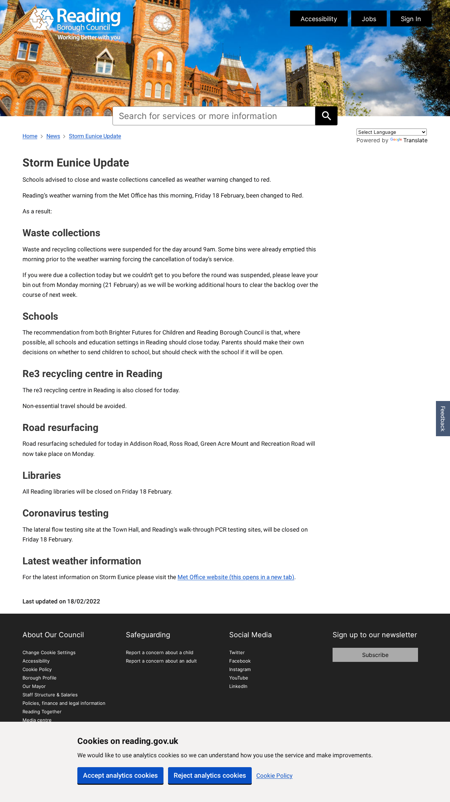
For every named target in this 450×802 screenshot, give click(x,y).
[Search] (326, 115)
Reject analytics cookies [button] (210, 775)
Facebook (240, 661)
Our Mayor (34, 686)
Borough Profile (39, 678)
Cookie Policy (274, 775)
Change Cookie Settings (49, 652)
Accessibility (319, 19)
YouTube (238, 678)
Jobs (369, 19)
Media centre (37, 720)
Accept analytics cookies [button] (120, 775)
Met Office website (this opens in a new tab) (236, 577)
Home (29, 136)
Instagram (240, 669)
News (53, 136)
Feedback (442, 419)
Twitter (237, 652)
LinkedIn (238, 686)
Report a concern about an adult (161, 661)
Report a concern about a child (159, 652)
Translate (415, 140)
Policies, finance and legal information (63, 703)
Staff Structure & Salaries (50, 694)
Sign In (411, 19)
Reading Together (42, 711)
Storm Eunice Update (95, 136)
